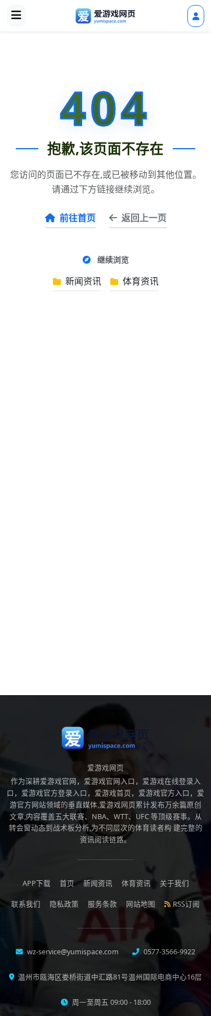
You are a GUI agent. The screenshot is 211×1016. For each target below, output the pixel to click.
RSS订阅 (186, 904)
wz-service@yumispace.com (72, 952)
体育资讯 (139, 281)
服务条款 (102, 904)
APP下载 (37, 883)
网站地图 (140, 904)
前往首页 (78, 218)
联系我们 (26, 904)
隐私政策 (64, 904)
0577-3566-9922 (168, 952)
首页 (67, 883)
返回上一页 (144, 218)
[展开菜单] (16, 15)
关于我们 (174, 883)
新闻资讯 (82, 281)
